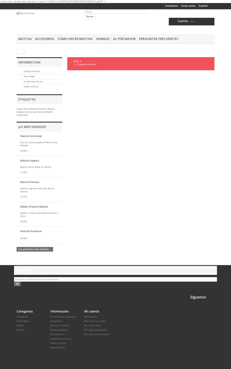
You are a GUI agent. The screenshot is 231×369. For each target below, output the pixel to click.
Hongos (103, 39)
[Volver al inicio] (20, 51)
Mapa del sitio (57, 347)
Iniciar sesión (188, 6)
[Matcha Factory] (48, 21)
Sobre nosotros (31, 86)
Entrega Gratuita (31, 71)
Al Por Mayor (124, 39)
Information (29, 62)
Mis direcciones (92, 325)
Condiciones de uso (33, 81)
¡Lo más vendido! (32, 127)
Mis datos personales (95, 330)
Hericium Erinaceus (31, 231)
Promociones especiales (63, 317)
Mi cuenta (91, 311)
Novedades (56, 321)
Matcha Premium (39, 109)
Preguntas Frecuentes (158, 39)
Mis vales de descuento (96, 334)
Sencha (42, 112)
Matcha (25, 39)
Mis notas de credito (95, 321)
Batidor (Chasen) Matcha (34, 206)
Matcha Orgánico (29, 160)
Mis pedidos (90, 317)
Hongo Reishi (23, 109)
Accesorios (44, 39)
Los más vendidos (60, 325)
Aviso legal (28, 76)
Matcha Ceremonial (31, 136)
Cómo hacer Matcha (75, 39)
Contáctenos (171, 6)
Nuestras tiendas (59, 330)
